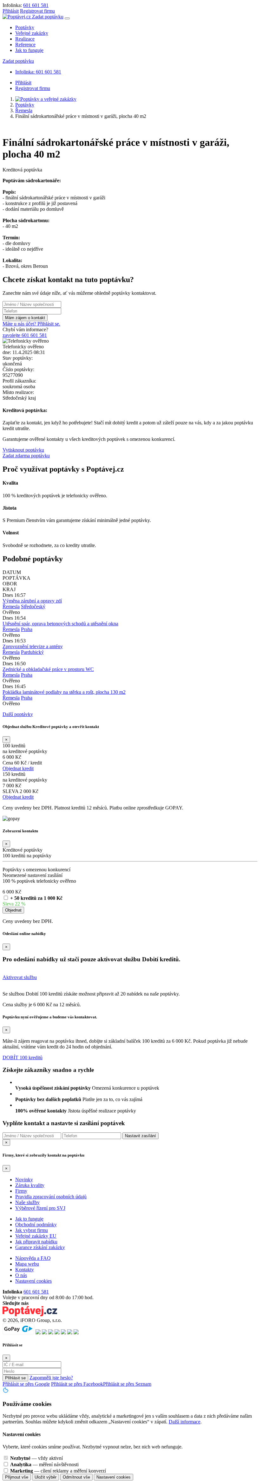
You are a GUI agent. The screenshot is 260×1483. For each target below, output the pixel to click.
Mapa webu (27, 1264)
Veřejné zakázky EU (35, 1236)
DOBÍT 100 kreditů (22, 1057)
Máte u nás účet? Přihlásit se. (31, 323)
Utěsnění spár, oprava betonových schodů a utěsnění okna (60, 623)
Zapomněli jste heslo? (51, 1377)
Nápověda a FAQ (33, 1258)
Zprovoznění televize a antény (33, 646)
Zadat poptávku (47, 16)
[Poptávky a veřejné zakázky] (45, 99)
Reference (25, 44)
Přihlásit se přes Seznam (127, 1384)
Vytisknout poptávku (23, 450)
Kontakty (24, 1269)
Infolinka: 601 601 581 (38, 71)
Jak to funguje (29, 50)
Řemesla (23, 110)
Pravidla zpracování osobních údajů (51, 1196)
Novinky (24, 1179)
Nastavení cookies (33, 1281)
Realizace (25, 39)
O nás (21, 1275)
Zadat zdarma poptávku (26, 455)
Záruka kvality (29, 1185)
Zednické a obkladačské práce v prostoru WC (48, 669)
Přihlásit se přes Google (26, 1384)
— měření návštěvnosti (44, 1464)
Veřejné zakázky (31, 33)
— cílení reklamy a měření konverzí (58, 1470)
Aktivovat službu (20, 977)
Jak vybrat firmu (31, 1230)
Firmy (21, 1191)
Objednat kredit (18, 768)
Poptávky (24, 27)
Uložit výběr (45, 1477)
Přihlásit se (15, 1378)
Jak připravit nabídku (36, 1241)
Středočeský (33, 606)
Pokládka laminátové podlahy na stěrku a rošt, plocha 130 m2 (64, 692)
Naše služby (27, 1202)
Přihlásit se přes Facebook (77, 1384)
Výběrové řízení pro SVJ (40, 1208)
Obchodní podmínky (36, 1224)
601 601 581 (36, 5)
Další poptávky (18, 714)
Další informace (184, 1421)
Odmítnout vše (76, 1477)
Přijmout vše (16, 1477)
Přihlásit (11, 11)
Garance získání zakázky (40, 1247)
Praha (26, 629)
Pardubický (32, 652)
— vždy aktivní (36, 1458)
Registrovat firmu (37, 11)
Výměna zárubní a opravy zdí (32, 600)
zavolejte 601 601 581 (25, 335)
